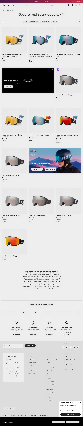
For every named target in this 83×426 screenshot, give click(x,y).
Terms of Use (43, 420)
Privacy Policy (36, 420)
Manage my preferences (8, 422)
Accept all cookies (73, 422)
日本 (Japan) (70, 414)
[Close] (80, 402)
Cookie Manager (66, 420)
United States (70, 410)
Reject (58, 422)
